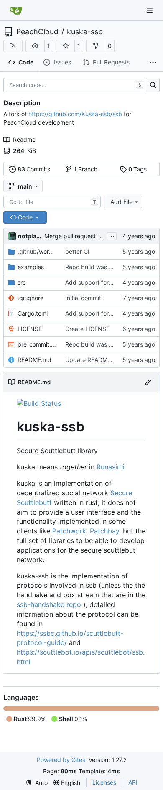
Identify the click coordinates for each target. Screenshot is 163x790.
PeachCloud (37, 32)
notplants (29, 236)
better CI (77, 251)
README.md (34, 359)
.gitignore (30, 297)
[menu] (36, 782)
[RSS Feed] (13, 46)
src (22, 282)
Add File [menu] (121, 201)
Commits (34, 169)
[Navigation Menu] (150, 10)
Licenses (104, 782)
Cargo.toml (33, 313)
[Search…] (153, 85)
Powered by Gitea (61, 759)
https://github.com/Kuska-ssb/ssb (75, 113)
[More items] (153, 62)
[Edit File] (148, 382)
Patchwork (69, 531)
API (133, 782)
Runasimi (111, 467)
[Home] (16, 10)
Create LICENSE (87, 328)
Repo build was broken (96, 266)
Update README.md (93, 359)
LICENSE (30, 328)
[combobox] (52, 202)
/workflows (37, 251)
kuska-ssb (85, 32)
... (111, 235)
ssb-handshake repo (49, 604)
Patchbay (104, 531)
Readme (24, 139)
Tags (137, 169)
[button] (35, 46)
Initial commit (83, 297)
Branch (86, 169)
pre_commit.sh (37, 344)
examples (31, 266)
